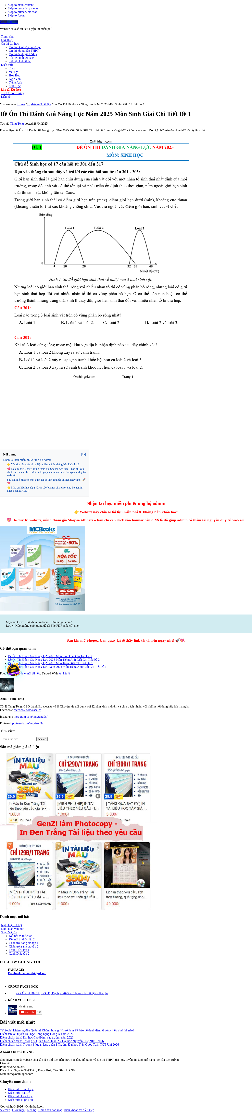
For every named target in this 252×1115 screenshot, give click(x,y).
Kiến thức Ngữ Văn (20, 1099)
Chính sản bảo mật (50, 1110)
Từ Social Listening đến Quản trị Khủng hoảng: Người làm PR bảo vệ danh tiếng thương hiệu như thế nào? (67, 1030)
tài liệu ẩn (65, 673)
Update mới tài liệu (28, 673)
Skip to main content (20, 4)
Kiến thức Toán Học (20, 1089)
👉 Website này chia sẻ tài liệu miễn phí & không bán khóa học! (43, 464)
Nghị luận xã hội (11, 925)
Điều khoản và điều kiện (79, 1110)
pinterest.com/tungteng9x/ (28, 723)
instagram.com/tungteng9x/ (30, 716)
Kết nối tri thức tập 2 (22, 939)
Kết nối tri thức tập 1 (22, 935)
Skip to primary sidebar (22, 12)
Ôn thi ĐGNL (9, 22)
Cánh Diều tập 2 (19, 953)
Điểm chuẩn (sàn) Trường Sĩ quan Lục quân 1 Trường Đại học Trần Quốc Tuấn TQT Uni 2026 (59, 1044)
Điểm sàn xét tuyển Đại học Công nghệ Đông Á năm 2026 (36, 1034)
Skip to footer (16, 15)
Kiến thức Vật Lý (19, 1092)
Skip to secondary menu (23, 8)
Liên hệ (31, 1110)
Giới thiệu (18, 1110)
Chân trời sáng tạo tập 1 (23, 943)
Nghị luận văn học (12, 928)
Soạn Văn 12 (9, 932)
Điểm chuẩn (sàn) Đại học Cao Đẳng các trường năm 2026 (36, 1037)
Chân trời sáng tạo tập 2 (23, 946)
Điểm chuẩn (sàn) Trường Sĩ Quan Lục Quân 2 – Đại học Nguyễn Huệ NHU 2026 (52, 1041)
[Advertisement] (126, 421)
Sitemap (5, 1110)
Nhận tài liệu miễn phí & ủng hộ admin (27, 459)
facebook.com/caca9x (27, 710)
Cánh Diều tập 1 (19, 950)
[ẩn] (83, 454)
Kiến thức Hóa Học (20, 1096)
